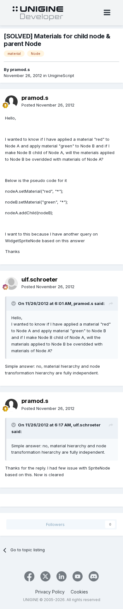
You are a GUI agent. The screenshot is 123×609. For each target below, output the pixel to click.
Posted (47, 104)
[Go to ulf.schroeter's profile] (11, 283)
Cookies (79, 591)
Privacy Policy (50, 591)
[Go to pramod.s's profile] (11, 101)
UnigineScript (61, 75)
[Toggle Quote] (14, 303)
